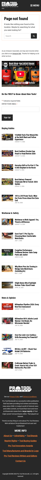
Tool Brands (32, 436)
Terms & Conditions (30, 397)
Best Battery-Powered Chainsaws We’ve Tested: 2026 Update (26, 181)
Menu (36, 5)
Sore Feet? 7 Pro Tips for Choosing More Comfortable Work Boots (25, 236)
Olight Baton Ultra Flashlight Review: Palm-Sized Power (25, 284)
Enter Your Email (9, 104)
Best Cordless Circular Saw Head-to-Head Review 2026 (25, 152)
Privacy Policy (14, 397)
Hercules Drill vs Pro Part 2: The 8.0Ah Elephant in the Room (26, 166)
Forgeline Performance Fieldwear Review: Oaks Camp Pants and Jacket (26, 252)
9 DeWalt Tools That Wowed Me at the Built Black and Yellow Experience (26, 137)
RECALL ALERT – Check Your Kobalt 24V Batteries (26, 350)
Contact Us (20, 461)
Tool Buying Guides (28, 441)
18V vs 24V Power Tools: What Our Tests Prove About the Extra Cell (27, 198)
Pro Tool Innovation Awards (20, 446)
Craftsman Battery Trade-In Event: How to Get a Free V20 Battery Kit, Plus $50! (26, 365)
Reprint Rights (10, 441)
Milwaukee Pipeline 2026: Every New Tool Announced (27, 305)
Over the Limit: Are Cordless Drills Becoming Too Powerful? (26, 336)
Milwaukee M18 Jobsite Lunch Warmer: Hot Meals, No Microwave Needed (26, 320)
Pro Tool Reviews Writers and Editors (20, 456)
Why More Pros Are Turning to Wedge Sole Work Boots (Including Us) (26, 268)
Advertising (19, 436)
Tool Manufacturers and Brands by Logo (21, 451)
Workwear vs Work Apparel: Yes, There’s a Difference (27, 220)
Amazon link (16, 53)
